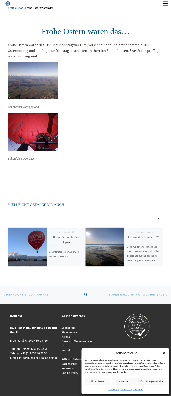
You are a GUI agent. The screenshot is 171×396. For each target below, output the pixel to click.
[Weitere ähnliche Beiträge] (158, 217)
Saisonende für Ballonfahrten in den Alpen (66, 237)
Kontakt (66, 350)
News (19, 8)
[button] (164, 353)
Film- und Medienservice (76, 341)
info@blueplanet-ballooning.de (38, 358)
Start (11, 8)
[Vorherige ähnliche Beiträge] (148, 217)
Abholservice (69, 332)
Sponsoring (68, 328)
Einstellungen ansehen (152, 381)
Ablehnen (124, 381)
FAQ (63, 346)
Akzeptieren (97, 381)
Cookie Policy (113, 389)
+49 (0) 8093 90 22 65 (34, 349)
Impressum (138, 389)
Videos (65, 337)
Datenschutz (126, 389)
